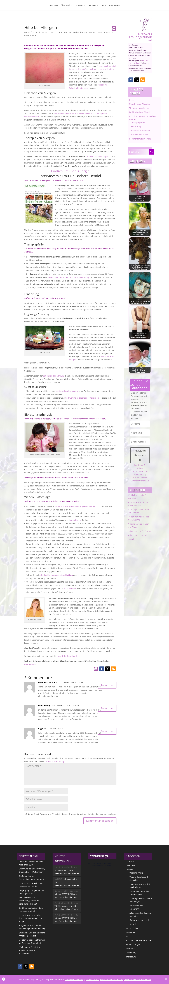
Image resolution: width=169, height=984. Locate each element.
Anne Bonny (43, 705)
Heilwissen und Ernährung (139, 531)
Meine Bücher (132, 928)
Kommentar (29, 664)
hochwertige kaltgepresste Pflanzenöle (82, 398)
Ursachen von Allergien (139, 104)
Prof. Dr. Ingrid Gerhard (38, 32)
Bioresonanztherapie (140, 130)
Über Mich (65, 5)
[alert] (102, 864)
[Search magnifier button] (151, 152)
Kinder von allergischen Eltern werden (75, 506)
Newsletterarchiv (139, 477)
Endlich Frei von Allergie (70, 171)
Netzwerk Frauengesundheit (140, 37)
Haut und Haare (95, 32)
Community (131, 952)
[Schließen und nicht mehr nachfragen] (166, 979)
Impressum (114, 5)
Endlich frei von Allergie (97, 156)
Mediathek (130, 932)
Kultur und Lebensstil (137, 535)
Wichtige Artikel (136, 873)
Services (92, 5)
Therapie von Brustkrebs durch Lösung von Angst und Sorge (31, 918)
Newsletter (130, 948)
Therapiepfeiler (138, 122)
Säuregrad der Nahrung (53, 376)
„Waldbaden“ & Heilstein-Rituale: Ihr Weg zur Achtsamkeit (30, 950)
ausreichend (75, 520)
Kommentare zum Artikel (140, 139)
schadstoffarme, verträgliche (56, 575)
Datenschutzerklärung (54, 761)
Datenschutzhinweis (140, 480)
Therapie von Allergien (139, 108)
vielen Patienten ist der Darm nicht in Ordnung (68, 277)
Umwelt (106, 32)
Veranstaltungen (133, 944)
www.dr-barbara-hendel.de (69, 656)
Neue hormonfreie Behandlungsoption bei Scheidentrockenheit (29, 900)
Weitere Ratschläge (139, 134)
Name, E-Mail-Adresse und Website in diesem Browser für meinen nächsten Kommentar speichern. (71, 814)
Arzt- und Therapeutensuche (138, 940)
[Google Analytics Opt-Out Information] (3, 979)
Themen (79, 5)
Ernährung (136, 126)
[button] (101, 668)
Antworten (107, 685)
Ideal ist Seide (69, 588)
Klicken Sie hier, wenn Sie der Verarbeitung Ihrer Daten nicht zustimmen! (118, 979)
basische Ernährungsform (67, 391)
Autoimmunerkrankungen (75, 32)
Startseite (53, 5)
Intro (131, 100)
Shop (104, 5)
